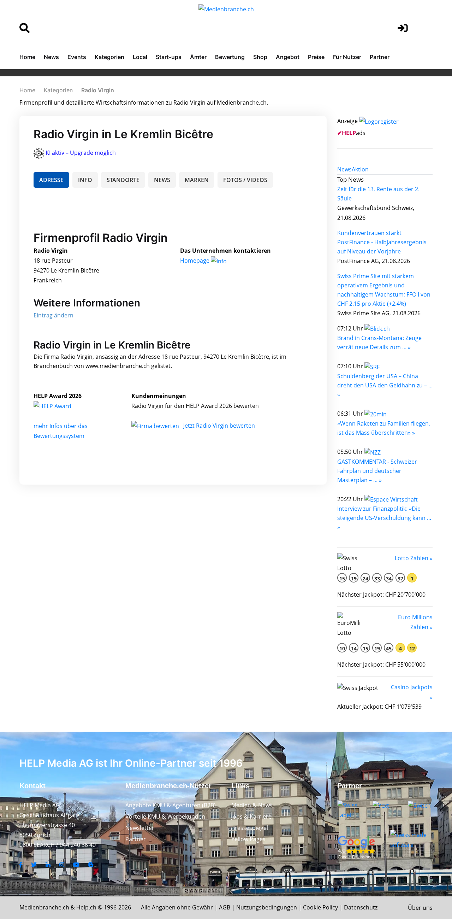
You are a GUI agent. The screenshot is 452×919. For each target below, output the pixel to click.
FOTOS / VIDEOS (245, 180)
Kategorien (109, 56)
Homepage (195, 260)
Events (76, 56)
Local (140, 56)
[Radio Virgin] (60, 406)
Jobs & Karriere (251, 816)
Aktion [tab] (360, 169)
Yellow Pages (248, 839)
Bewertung (230, 56)
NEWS (162, 180)
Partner (379, 56)
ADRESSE (51, 180)
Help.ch (86, 907)
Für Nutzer (347, 56)
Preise (316, 56)
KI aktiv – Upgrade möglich (81, 153)
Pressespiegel (249, 828)
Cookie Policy (320, 907)
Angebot (287, 56)
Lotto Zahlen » (414, 558)
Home (27, 56)
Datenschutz (360, 907)
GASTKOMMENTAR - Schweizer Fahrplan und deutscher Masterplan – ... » (377, 471)
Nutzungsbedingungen (266, 907)
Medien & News (252, 805)
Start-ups (169, 56)
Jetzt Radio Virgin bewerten (219, 425)
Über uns (420, 908)
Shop (260, 56)
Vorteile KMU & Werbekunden (165, 816)
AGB (224, 907)
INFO (85, 180)
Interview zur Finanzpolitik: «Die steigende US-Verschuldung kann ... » (384, 518)
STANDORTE (123, 180)
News (51, 56)
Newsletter (139, 828)
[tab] (344, 169)
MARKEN (197, 180)
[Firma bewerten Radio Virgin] (155, 425)
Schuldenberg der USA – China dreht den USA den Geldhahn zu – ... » (385, 385)
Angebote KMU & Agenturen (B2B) (170, 805)
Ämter (198, 56)
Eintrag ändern (53, 315)
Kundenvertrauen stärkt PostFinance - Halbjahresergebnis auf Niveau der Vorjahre (382, 242)
